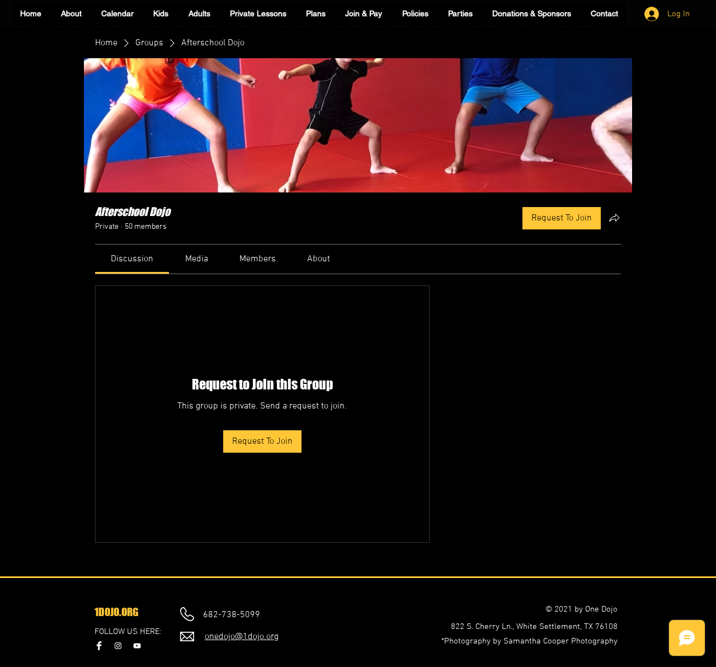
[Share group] (614, 217)
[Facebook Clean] (99, 645)
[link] (132, 259)
